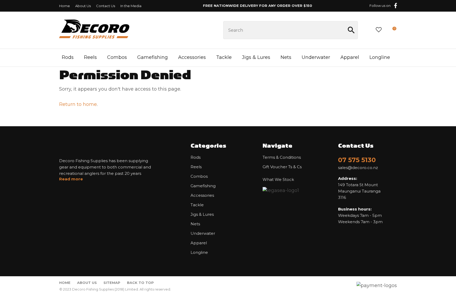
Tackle (224, 57)
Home (64, 6)
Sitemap (111, 282)
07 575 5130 (357, 160)
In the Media (130, 6)
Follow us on (380, 5)
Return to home (78, 104)
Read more (71, 179)
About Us (83, 6)
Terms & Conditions (282, 157)
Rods (68, 57)
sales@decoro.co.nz (358, 167)
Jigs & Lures (256, 57)
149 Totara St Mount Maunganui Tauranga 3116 (359, 188)
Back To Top (140, 282)
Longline (379, 57)
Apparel (349, 57)
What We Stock (278, 179)
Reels (90, 57)
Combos (117, 57)
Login (366, 30)
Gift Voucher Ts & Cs (282, 167)
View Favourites (379, 30)
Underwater (316, 57)
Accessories (192, 57)
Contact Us (105, 6)
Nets (286, 57)
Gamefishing (152, 57)
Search (351, 30)
